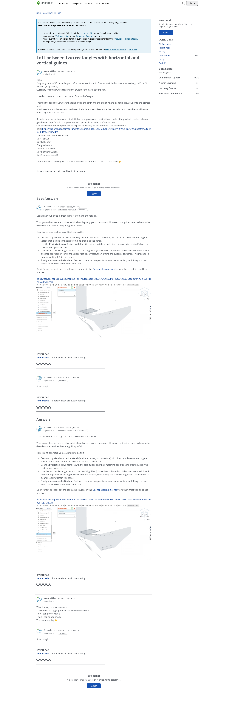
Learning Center (179, 88)
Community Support (84, 36)
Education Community (179, 93)
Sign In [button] (94, 193)
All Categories (165, 44)
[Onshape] (45, 3)
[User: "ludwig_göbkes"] (39, 72)
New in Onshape (179, 83)
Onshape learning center (105, 269)
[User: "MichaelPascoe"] (39, 208)
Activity (162, 51)
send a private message (115, 49)
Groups (162, 59)
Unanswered (179, 55)
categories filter (87, 33)
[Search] (183, 3)
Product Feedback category (126, 39)
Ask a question (62, 36)
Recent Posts (165, 47)
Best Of (162, 63)
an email (133, 49)
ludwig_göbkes (50, 71)
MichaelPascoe (50, 207)
